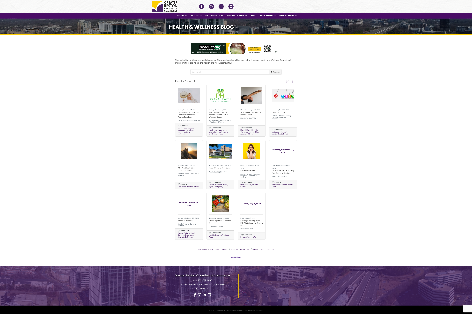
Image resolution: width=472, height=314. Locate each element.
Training (187, 233)
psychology (182, 128)
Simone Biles (254, 132)
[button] (287, 81)
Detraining (189, 237)
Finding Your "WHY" (279, 112)
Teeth (274, 187)
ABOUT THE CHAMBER (262, 15)
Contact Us (269, 249)
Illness (225, 185)
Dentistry (275, 185)
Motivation (276, 132)
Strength (181, 237)
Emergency (218, 187)
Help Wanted (257, 249)
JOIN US (180, 15)
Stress (250, 134)
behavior (225, 132)
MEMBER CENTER (235, 15)
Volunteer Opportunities (240, 249)
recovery (244, 134)
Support (284, 132)
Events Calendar (222, 249)
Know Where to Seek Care (219, 168)
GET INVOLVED (212, 15)
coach (220, 134)
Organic (218, 235)
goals (218, 132)
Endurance (189, 235)
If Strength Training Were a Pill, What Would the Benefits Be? (251, 223)
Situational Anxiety (247, 171)
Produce (225, 235)
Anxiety (255, 185)
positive (191, 128)
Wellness (195, 187)
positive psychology (186, 130)
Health (285, 134)
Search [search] (276, 72)
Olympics (244, 132)
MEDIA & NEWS (286, 15)
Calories (181, 235)
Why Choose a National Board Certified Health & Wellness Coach (218, 114)
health (211, 130)
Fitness (180, 233)
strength (212, 132)
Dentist (290, 185)
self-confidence (184, 134)
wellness (218, 130)
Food (211, 237)
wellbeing (213, 134)
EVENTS (195, 15)
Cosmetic (283, 185)
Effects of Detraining (185, 221)
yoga (224, 130)
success (181, 132)
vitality (187, 132)
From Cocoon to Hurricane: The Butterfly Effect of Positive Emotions (188, 114)
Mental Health (251, 130)
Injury (211, 187)
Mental (243, 130)
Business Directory (205, 249)
